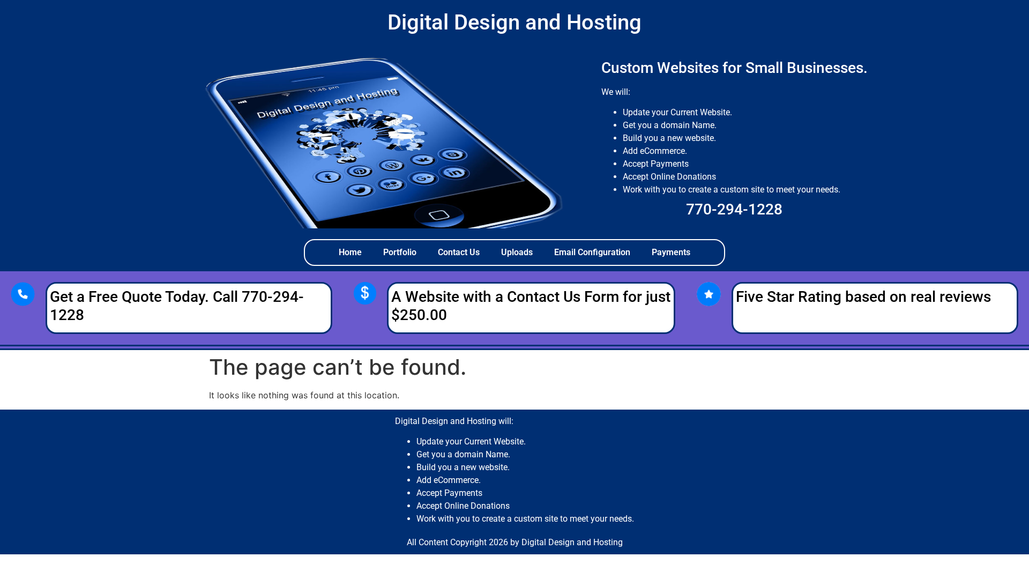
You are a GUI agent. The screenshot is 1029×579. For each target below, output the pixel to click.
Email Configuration (592, 252)
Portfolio (399, 252)
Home (350, 252)
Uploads (517, 252)
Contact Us (459, 252)
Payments (671, 252)
